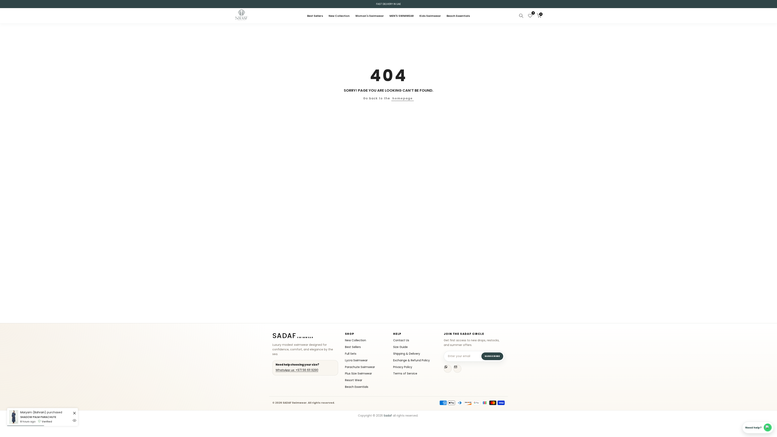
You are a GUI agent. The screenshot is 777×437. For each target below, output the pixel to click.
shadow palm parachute (38, 417)
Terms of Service (405, 373)
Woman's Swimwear (369, 16)
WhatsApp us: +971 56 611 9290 (297, 370)
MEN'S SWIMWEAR (402, 16)
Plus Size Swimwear (358, 373)
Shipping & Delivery (406, 354)
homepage (402, 98)
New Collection (339, 16)
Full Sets (350, 354)
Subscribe (492, 356)
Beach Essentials (458, 16)
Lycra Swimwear (356, 360)
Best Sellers (315, 16)
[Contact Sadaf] (457, 369)
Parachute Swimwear (360, 367)
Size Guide (400, 347)
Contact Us (401, 340)
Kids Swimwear (430, 16)
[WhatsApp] (448, 369)
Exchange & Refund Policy (411, 360)
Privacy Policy (402, 367)
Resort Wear (353, 380)
